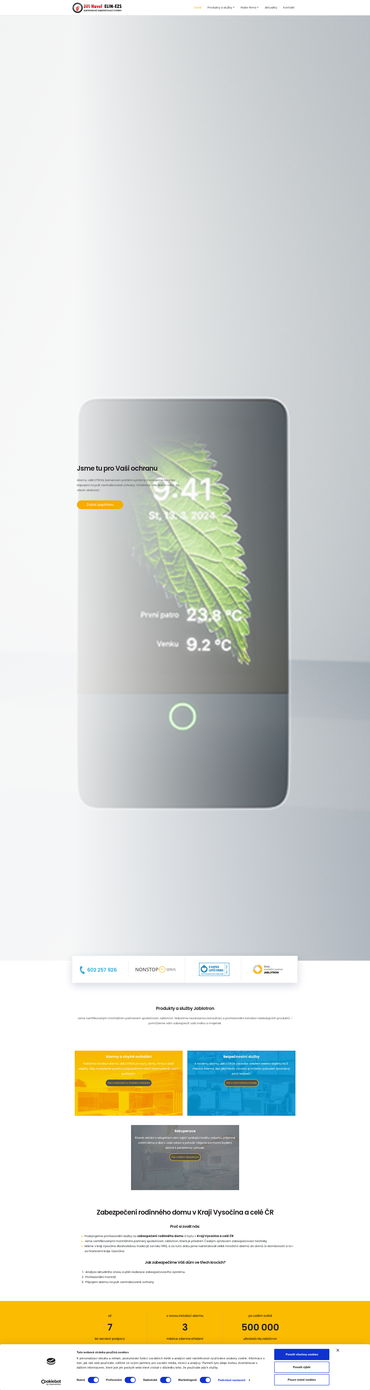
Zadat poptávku (100, 504)
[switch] (130, 1380)
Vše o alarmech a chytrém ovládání (128, 1082)
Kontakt (289, 7)
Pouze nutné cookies (302, 1379)
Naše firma (248, 7)
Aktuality (271, 7)
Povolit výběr (302, 1367)
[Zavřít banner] (337, 1350)
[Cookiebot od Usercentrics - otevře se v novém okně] (51, 1382)
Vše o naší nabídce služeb (241, 1082)
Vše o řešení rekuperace (185, 1157)
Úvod (197, 7)
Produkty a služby (220, 7)
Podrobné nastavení (231, 1380)
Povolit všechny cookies (302, 1354)
